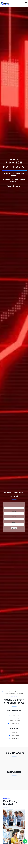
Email (14, 522)
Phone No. (14, 511)
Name (14, 506)
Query (14, 516)
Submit (14, 528)
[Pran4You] (6, 3)
